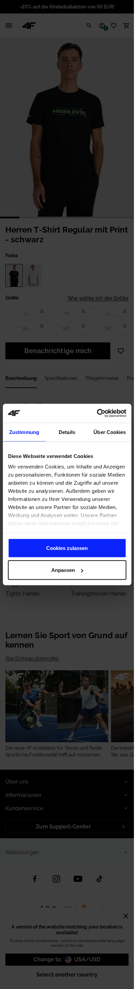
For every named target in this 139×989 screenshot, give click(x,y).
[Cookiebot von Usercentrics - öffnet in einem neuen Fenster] (96, 413)
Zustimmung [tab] (24, 432)
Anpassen (63, 570)
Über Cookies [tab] (109, 432)
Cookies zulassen (67, 548)
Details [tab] (67, 432)
